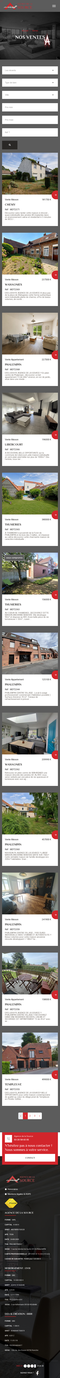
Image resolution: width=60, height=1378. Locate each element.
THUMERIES (13, 524)
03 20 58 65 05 (21, 1139)
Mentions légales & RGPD (19, 1194)
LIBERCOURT (14, 444)
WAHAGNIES (13, 284)
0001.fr (19, 1366)
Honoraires (13, 1189)
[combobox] (30, 70)
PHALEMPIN (13, 364)
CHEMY (10, 204)
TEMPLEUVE (13, 1084)
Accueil (25, 31)
